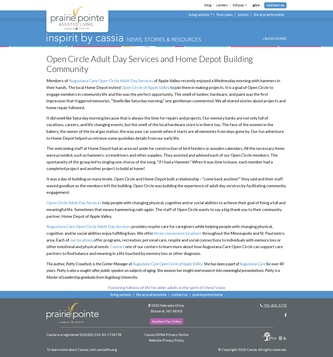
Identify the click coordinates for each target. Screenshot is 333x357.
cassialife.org (107, 349)
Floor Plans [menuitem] (224, 14)
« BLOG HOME (274, 38)
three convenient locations (178, 233)
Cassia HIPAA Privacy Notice (166, 335)
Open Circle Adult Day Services (73, 202)
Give (256, 5)
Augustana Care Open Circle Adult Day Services (111, 80)
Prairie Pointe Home (208, 294)
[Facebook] (285, 315)
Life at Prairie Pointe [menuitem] (269, 14)
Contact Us (275, 5)
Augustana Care (252, 263)
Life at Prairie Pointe (151, 294)
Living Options (120, 294)
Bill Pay (238, 5)
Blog (208, 5)
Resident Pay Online (166, 321)
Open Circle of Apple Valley (145, 87)
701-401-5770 (275, 305)
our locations (81, 239)
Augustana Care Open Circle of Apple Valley (167, 263)
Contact (117, 246)
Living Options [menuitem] (198, 14)
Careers (222, 5)
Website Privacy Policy (166, 340)
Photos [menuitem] (243, 14)
